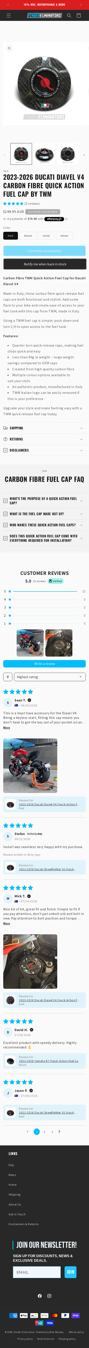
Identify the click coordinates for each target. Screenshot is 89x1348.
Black (30, 237)
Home (12, 1185)
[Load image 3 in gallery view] (67, 154)
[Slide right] (84, 155)
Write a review (44, 663)
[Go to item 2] (58, 643)
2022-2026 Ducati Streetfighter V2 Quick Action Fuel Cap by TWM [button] (46, 869)
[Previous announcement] (8, 5)
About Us (15, 1204)
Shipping (15, 1194)
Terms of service (45, 1338)
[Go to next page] (60, 1132)
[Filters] (7, 677)
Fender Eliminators (24, 1332)
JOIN (70, 1272)
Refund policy (76, 1332)
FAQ (11, 1165)
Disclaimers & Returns (24, 1224)
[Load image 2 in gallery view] (44, 154)
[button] (8, 15)
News (12, 1175)
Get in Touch (17, 1214)
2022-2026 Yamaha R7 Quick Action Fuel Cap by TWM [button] (49, 1061)
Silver (66, 237)
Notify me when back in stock (45, 264)
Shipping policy (67, 1338)
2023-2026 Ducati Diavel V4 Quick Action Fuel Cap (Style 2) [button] (50, 1000)
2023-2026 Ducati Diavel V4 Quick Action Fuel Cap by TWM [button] (50, 804)
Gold (48, 237)
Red (13, 237)
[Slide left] (5, 155)
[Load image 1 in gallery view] (21, 154)
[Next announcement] (81, 5)
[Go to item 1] (30, 643)
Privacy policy (25, 1338)
